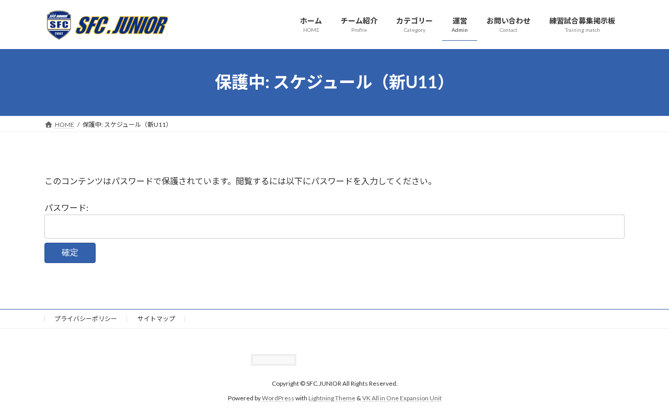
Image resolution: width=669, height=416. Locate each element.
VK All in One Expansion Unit (402, 398)
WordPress (278, 398)
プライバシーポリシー (85, 319)
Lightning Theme (331, 398)
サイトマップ (156, 319)
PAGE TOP (643, 393)
